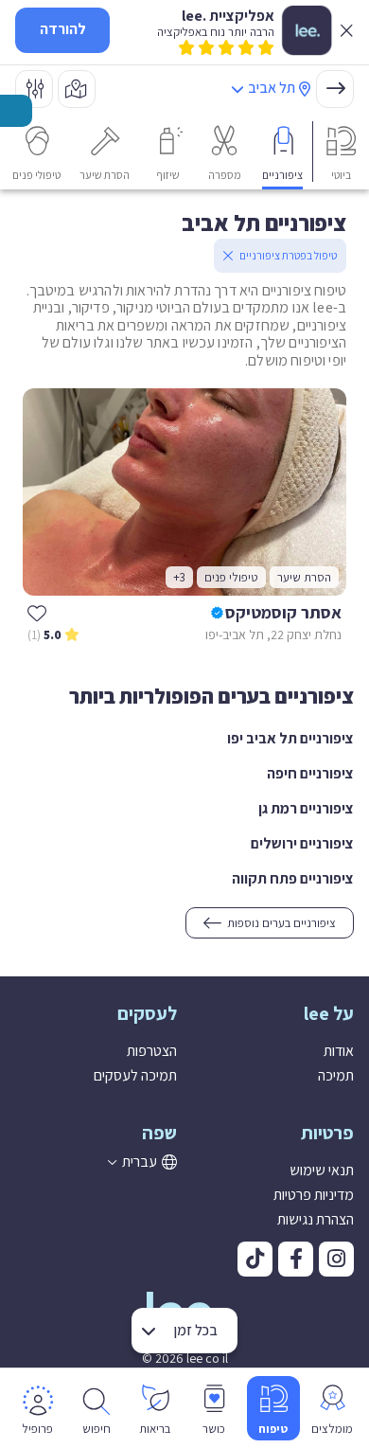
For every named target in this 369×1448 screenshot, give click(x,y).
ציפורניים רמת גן (306, 808)
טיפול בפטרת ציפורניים (288, 255)
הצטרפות (152, 1051)
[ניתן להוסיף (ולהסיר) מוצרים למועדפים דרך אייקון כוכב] (36, 612)
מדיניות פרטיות (313, 1195)
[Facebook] (295, 1259)
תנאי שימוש (322, 1170)
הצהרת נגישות (315, 1219)
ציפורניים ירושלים (302, 843)
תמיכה (336, 1075)
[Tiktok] (254, 1259)
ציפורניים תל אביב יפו (290, 738)
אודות (339, 1051)
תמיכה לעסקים (135, 1075)
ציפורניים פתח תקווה (293, 878)
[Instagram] (336, 1259)
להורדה (63, 29)
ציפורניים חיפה (310, 773)
